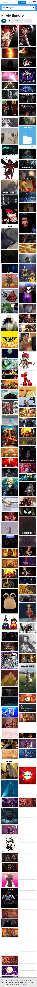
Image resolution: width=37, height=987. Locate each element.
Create (23, 2)
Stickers (19, 21)
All (4, 21)
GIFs (10, 21)
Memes (28, 21)
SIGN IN (29, 2)
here (26, 984)
